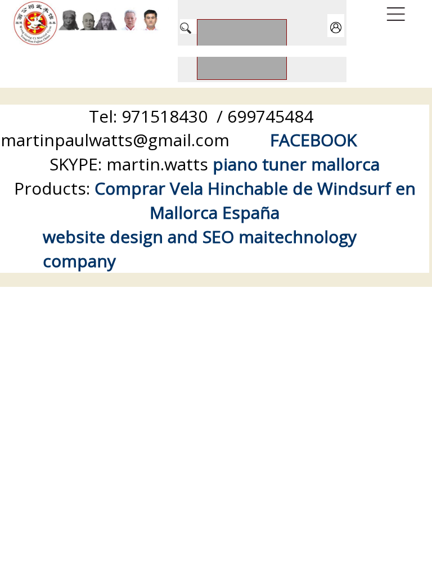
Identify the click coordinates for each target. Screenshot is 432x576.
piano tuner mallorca (296, 164)
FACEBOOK (313, 139)
